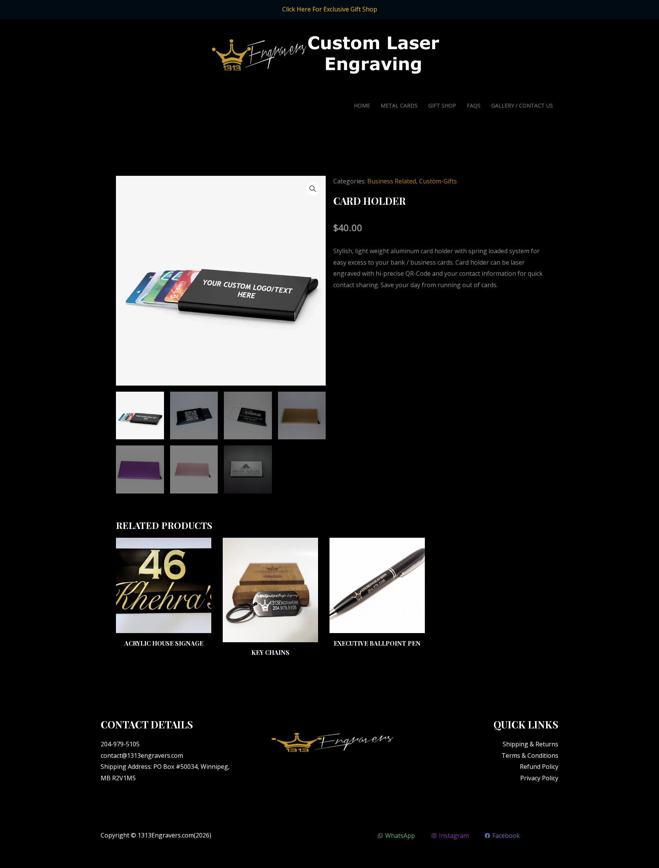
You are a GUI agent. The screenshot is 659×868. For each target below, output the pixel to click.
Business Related (391, 181)
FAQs (474, 105)
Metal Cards (399, 105)
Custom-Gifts (438, 181)
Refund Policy (539, 766)
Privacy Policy (539, 778)
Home (362, 105)
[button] (313, 189)
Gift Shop (442, 105)
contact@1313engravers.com (142, 755)
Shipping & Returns (530, 744)
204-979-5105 (120, 744)
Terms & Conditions (529, 755)
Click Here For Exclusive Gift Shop (329, 9)
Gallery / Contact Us (522, 105)
